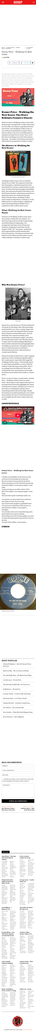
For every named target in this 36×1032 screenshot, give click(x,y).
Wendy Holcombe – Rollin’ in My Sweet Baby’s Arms (8, 881)
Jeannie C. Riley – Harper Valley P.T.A (26, 933)
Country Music (10, 47)
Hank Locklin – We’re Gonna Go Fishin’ (16, 671)
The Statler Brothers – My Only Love (27, 908)
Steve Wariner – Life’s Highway (13, 717)
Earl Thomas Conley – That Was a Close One (8, 809)
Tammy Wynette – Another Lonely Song (16, 703)
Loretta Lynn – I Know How (12, 680)
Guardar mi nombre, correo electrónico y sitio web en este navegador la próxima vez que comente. (17, 780)
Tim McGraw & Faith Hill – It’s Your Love (16, 684)
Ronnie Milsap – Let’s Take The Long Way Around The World (8, 933)
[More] (32, 62)
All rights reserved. (27, 1029)
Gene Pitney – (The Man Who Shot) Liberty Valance (9, 857)
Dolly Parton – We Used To (11, 689)
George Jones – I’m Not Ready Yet (27, 880)
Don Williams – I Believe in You (7, 908)
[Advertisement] (18, 23)
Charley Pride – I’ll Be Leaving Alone (26, 962)
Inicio (3, 47)
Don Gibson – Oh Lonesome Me (13, 707)
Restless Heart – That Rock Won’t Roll (27, 809)
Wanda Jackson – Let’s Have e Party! (15, 698)
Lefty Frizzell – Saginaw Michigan (7, 962)
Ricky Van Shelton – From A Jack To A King (9, 989)
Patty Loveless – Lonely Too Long (25, 857)
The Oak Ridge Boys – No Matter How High (17, 675)
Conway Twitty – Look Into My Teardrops (17, 694)
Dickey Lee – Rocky (25, 989)
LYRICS (5, 527)
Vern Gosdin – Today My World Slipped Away (18, 712)
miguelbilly (6, 57)
